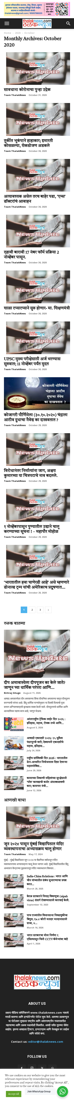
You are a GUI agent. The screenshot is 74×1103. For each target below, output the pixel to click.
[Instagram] (32, 1068)
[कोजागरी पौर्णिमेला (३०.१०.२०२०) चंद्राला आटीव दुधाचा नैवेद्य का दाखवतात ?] (37, 393)
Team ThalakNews (15, 95)
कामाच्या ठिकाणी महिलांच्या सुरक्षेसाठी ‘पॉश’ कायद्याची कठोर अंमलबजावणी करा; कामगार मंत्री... (47, 782)
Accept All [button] (13, 1094)
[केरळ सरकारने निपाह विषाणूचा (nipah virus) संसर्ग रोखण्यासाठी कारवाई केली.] (14, 901)
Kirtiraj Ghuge (12, 692)
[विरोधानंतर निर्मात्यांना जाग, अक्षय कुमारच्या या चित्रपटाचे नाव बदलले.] (37, 449)
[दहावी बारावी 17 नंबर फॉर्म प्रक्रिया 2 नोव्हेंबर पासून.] (37, 231)
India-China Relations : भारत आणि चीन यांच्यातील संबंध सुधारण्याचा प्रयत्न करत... (47, 880)
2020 (18, 33)
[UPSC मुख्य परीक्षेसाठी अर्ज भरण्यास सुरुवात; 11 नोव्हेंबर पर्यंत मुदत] (37, 337)
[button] (6, 23)
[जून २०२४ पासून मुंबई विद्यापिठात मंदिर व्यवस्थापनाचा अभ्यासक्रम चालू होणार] (37, 822)
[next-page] (48, 610)
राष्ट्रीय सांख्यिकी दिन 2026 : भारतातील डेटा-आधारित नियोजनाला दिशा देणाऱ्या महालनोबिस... (47, 762)
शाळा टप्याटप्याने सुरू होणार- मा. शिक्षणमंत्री (37, 308)
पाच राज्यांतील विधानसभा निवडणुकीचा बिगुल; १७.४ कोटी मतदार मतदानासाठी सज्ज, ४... (47, 919)
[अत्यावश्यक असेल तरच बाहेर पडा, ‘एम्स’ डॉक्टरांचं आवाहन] (37, 175)
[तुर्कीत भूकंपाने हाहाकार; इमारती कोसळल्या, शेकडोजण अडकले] (37, 119)
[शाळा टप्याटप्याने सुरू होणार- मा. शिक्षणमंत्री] (37, 286)
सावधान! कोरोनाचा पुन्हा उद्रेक (27, 90)
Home (7, 33)
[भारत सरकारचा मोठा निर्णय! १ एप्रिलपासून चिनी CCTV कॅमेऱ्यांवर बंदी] (14, 940)
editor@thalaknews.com (45, 1041)
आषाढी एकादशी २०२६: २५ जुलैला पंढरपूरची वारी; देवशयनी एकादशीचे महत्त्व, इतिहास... (45, 742)
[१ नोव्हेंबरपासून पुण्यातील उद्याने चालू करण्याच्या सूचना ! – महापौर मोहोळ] (37, 505)
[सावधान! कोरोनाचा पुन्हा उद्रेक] (37, 68)
